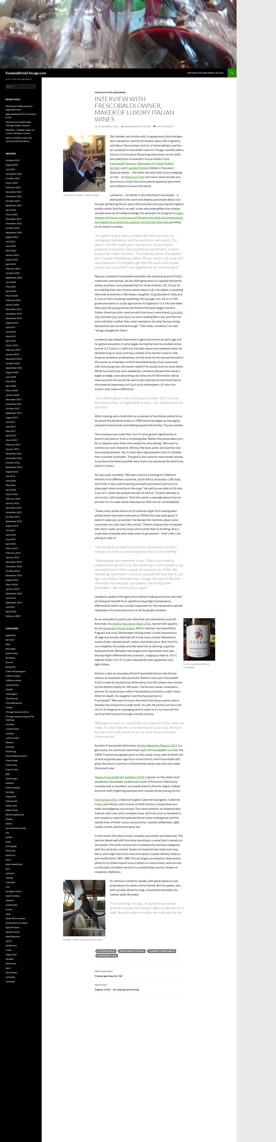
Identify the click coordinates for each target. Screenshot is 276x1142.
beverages (11, 648)
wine (8, 968)
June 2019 (11, 331)
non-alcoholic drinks (16, 828)
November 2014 (14, 566)
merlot (9, 823)
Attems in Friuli (135, 177)
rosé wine (10, 882)
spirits (9, 941)
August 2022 (12, 237)
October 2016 (13, 462)
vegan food (11, 954)
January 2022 (12, 255)
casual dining (12, 684)
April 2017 (11, 435)
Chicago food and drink (110, 92)
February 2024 (13, 187)
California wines (13, 680)
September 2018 (14, 367)
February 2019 (13, 349)
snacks (9, 909)
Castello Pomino (137, 168)
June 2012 (11, 598)
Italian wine (11, 805)
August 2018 (12, 372)
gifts (8, 774)
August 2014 (12, 580)
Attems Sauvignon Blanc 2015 (131, 623)
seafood (10, 900)
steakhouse (11, 945)
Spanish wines (12, 927)
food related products (16, 756)
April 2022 (11, 250)
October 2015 (13, 516)
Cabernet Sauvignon (16, 671)
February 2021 (13, 268)
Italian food (11, 801)
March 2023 (12, 214)
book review (12, 653)
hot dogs (10, 792)
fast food (10, 746)
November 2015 (14, 512)
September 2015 (14, 521)
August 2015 (12, 525)
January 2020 (12, 304)
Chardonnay (12, 698)
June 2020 (11, 282)
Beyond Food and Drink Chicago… (206, 73)
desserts (10, 742)
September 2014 (14, 575)
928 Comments (165, 126)
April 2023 (11, 210)
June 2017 (11, 426)
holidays (10, 783)
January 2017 (12, 449)
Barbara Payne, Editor (137, 126)
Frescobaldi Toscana (123, 163)
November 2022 (14, 223)
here (115, 316)
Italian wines (12, 810)
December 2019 (14, 309)
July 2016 (10, 476)
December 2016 (14, 453)
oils (7, 832)
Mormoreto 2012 (106, 799)
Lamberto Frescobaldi (162, 951)
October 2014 (13, 570)
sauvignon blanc (14, 891)
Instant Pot (11, 796)
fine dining (11, 751)
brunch (9, 662)
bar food (10, 639)
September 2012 (14, 593)
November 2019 (14, 313)
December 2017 (14, 399)
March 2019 (12, 345)
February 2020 (13, 300)
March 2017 (12, 440)
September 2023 (14, 205)
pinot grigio (11, 846)
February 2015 (13, 552)
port (8, 868)
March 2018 (12, 390)
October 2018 (13, 363)
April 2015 (11, 543)
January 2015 (12, 557)
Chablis (9, 689)
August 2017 (12, 417)
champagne (11, 693)
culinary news (12, 737)
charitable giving (14, 702)
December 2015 (14, 507)
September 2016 (14, 467)
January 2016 (12, 503)
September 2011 (14, 602)
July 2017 (10, 422)
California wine (13, 675)
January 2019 (12, 354)
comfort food (12, 728)
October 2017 (13, 408)
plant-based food (14, 864)
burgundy (10, 666)
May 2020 (11, 286)
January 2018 (12, 395)
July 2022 (10, 241)
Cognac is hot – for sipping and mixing (117, 987)
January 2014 (12, 589)
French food (12, 760)
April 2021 (11, 264)
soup (8, 913)
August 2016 (12, 471)
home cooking (13, 787)
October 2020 (13, 273)
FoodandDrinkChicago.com (26, 73)
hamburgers (12, 778)
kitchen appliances (15, 814)
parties (9, 837)
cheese (9, 707)
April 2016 (11, 489)
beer (8, 644)
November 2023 (14, 196)
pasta (8, 841)
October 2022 (13, 228)
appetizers (11, 635)
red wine (10, 873)
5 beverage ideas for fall (108, 973)
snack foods (11, 904)
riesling (9, 877)
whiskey (10, 959)
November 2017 (14, 404)
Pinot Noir (11, 850)
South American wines (16, 922)
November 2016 (14, 458)
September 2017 (14, 413)
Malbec (9, 819)
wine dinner (11, 972)
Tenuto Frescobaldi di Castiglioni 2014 (119, 777)
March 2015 (12, 548)
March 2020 (12, 295)
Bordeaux (10, 657)
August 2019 (12, 322)
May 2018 (11, 381)
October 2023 (13, 200)
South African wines (15, 918)
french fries (11, 765)
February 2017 (13, 444)
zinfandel (10, 977)
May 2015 (11, 539)
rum (8, 886)
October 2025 (13, 160)
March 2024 (12, 182)
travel (8, 950)
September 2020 (14, 277)
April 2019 (11, 340)
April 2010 (11, 611)
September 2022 (14, 232)
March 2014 (12, 584)
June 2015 (11, 534)
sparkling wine (13, 936)
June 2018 (11, 376)
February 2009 (13, 616)
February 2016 (13, 498)
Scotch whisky (13, 895)
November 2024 (14, 173)
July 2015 (10, 530)
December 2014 (14, 561)
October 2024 (13, 178)
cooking (10, 733)
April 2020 (11, 291)
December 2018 (14, 358)
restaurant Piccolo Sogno (118, 628)
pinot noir (10, 855)
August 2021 (12, 259)
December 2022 (14, 219)
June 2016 (11, 480)
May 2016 (11, 485)
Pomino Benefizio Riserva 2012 (157, 745)
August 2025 (12, 164)
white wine (11, 963)
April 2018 (11, 385)
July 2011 (10, 607)
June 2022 (11, 246)
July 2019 (10, 327)
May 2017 (11, 431)
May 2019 (11, 336)
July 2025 (10, 169)
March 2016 (12, 494)
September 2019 (14, 318)
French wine (12, 769)
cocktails (10, 724)
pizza (8, 859)
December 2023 (14, 191)
